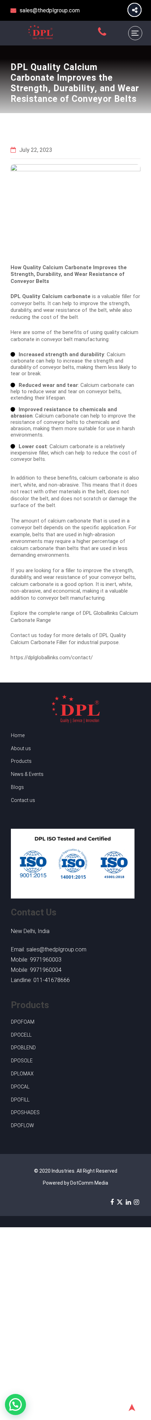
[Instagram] (136, 1202)
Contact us (23, 800)
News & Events (27, 774)
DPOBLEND (23, 1047)
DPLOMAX (22, 1073)
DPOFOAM (22, 1022)
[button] (15, 1404)
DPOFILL (20, 1100)
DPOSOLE (22, 1060)
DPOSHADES (25, 1112)
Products (21, 761)
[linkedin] (128, 1202)
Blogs (17, 787)
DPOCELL (21, 1035)
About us (21, 748)
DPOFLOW (22, 1125)
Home (18, 735)
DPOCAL (20, 1086)
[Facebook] (112, 1202)
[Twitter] (120, 1202)
